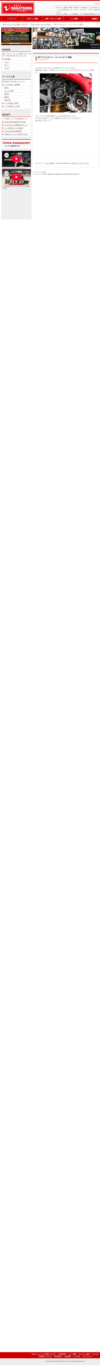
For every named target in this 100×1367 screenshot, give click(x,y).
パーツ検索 (72, 1354)
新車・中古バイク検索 (53, 19)
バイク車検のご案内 (11, 103)
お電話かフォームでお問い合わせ (16, 134)
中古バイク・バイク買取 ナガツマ (15, 24)
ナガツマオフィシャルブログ (41, 24)
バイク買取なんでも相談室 (13, 128)
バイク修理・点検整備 (12, 85)
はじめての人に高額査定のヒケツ (16, 125)
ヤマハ (6, 65)
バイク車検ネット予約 (12, 106)
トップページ (11, 19)
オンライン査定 (84, 1354)
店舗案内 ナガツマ (45, 1356)
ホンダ (6, 62)
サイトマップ (87, 1356)
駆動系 (6, 97)
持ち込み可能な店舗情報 (12, 131)
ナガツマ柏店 (49, 163)
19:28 (74, 163)
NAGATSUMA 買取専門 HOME (15, 122)
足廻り (6, 88)
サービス (95, 1354)
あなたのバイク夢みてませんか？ (14, 168)
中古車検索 (62, 1354)
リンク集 (76, 1356)
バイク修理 (74, 19)
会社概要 (68, 1356)
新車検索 (7, 59)
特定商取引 (58, 1356)
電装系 (6, 94)
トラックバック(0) (83, 163)
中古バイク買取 (32, 19)
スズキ (6, 68)
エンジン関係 (9, 91)
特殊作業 (7, 100)
